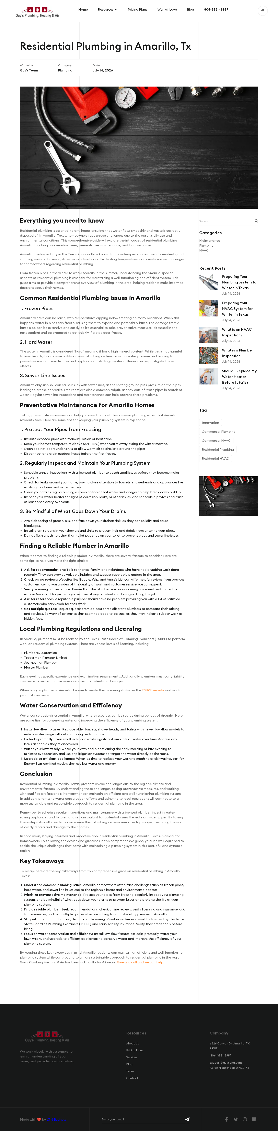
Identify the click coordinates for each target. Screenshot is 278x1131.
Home (83, 9)
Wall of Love (167, 9)
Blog (190, 9)
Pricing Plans (137, 9)
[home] (37, 11)
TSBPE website (153, 690)
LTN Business (56, 1119)
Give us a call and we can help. (140, 962)
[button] (108, 9)
